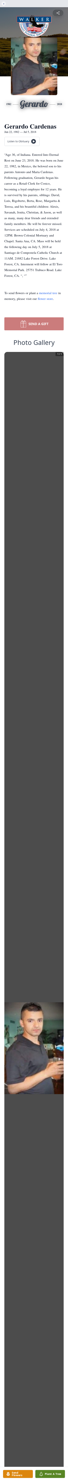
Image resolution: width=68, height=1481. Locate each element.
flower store (45, 298)
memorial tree (48, 293)
